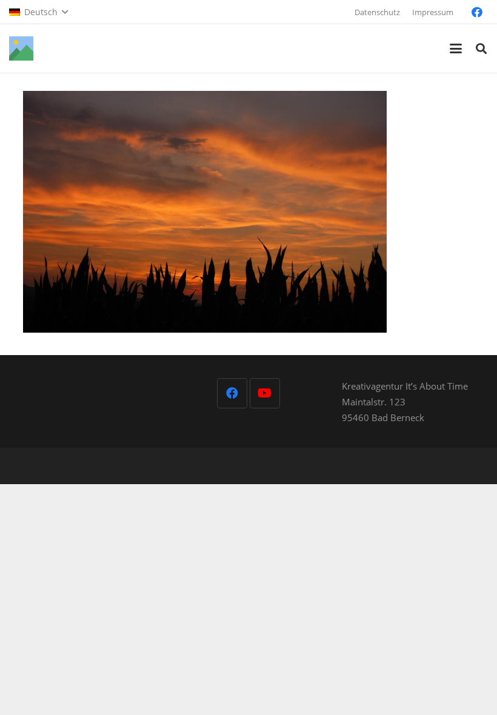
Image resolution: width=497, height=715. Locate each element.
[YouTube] (265, 393)
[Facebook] (477, 12)
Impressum (432, 12)
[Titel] (21, 48)
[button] (38, 12)
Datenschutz (377, 12)
